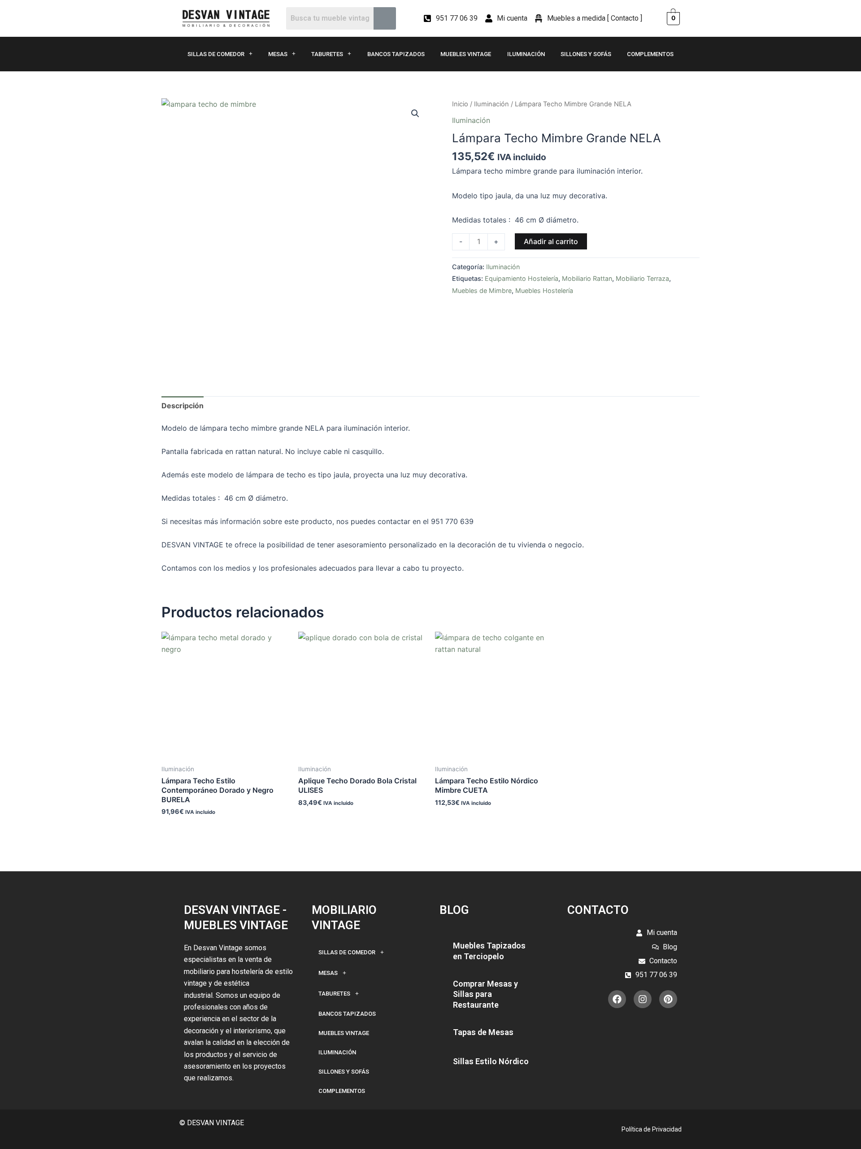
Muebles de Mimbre (482, 290)
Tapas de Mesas (483, 1032)
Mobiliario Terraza (642, 278)
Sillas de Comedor (215, 54)
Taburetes (327, 54)
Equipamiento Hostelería (521, 278)
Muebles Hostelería (544, 290)
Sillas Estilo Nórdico (491, 1061)
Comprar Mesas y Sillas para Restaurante (485, 994)
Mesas (277, 54)
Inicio (460, 104)
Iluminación (526, 54)
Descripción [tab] (182, 405)
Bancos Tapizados (396, 54)
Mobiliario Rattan (587, 278)
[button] (415, 113)
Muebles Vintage (465, 54)
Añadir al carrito (551, 241)
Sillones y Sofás (586, 54)
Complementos (650, 54)
